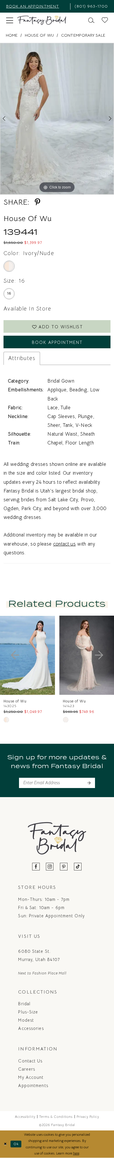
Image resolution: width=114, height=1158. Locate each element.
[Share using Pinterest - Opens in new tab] (37, 202)
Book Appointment (57, 342)
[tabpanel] (57, 118)
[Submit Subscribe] (88, 783)
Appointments (33, 1085)
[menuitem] (36, 6)
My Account (31, 1077)
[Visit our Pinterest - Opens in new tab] (64, 867)
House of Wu (39, 35)
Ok (16, 1144)
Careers (26, 1069)
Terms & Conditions (55, 1117)
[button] (9, 20)
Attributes (22, 358)
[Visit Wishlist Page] (105, 20)
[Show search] (91, 20)
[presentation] (34, 655)
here (76, 1153)
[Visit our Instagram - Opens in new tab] (50, 867)
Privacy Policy (88, 1117)
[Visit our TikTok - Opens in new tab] (78, 867)
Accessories (31, 1028)
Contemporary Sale (83, 35)
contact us (64, 544)
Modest (26, 1020)
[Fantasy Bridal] (41, 20)
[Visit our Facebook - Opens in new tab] (36, 867)
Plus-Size (28, 1012)
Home (12, 35)
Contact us (30, 1061)
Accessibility (25, 1117)
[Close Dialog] (5, 1144)
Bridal (24, 1003)
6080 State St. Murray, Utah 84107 (39, 955)
